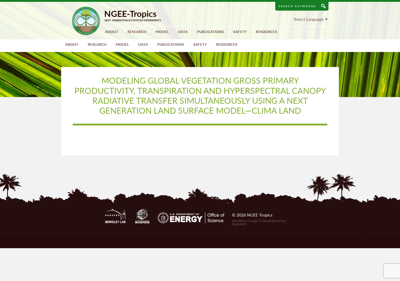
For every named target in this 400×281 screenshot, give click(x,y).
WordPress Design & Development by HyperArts (259, 222)
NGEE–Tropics (86, 20)
